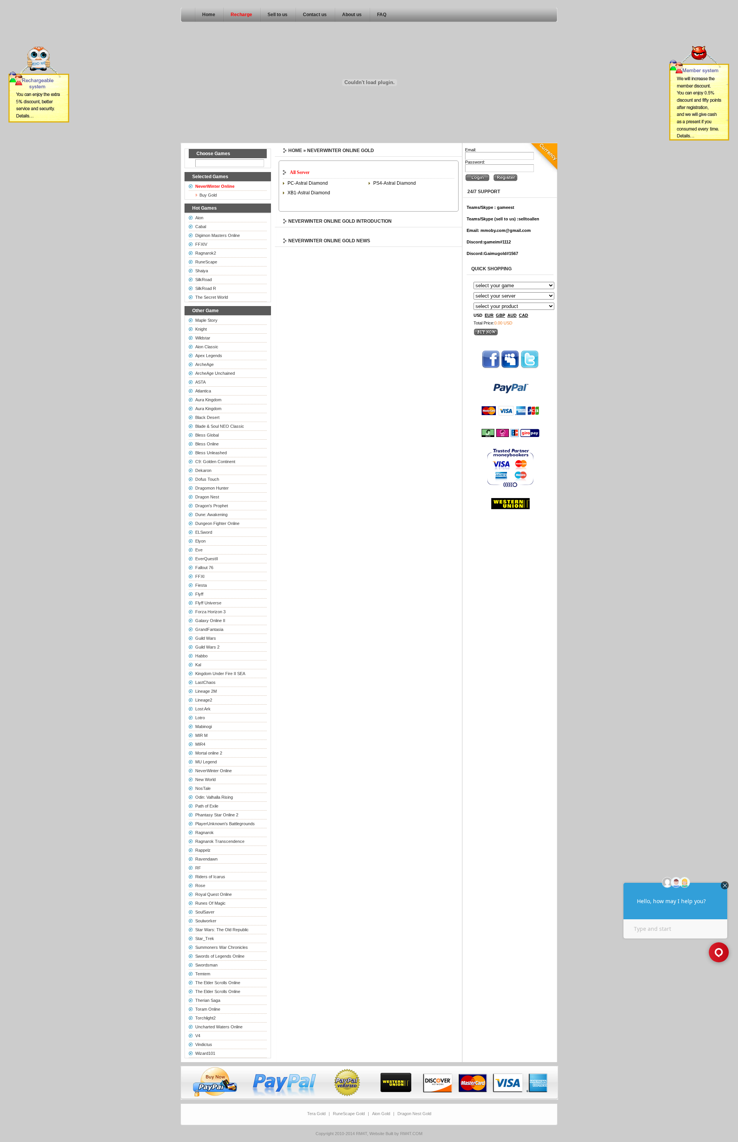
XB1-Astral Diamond (309, 192)
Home (208, 14)
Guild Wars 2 (207, 647)
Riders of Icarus (210, 876)
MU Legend (206, 762)
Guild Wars (205, 638)
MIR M (201, 735)
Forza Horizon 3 (210, 611)
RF (198, 868)
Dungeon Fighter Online (217, 523)
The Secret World (211, 297)
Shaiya (201, 270)
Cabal (200, 226)
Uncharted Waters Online (219, 1026)
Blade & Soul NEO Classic (219, 426)
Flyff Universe (208, 603)
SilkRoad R (205, 288)
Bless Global (207, 435)
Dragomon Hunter (212, 488)
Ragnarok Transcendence (219, 841)
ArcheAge (204, 364)
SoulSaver (204, 912)
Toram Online (207, 1009)
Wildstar (202, 338)
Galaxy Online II (210, 620)
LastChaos (205, 682)
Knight (201, 329)
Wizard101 (205, 1053)
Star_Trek (204, 938)
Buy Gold (208, 195)
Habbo (201, 656)
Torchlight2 (205, 1018)
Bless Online (207, 444)
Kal (198, 664)
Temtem (202, 974)
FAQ (381, 14)
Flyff (199, 594)
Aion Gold (381, 1113)
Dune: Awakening (211, 514)
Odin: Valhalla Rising (214, 797)
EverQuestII (206, 558)
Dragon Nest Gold (414, 1113)
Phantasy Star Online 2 (216, 815)
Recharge (241, 14)
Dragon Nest (207, 497)
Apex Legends (208, 355)
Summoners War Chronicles (221, 947)
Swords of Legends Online (219, 956)
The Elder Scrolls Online (217, 982)
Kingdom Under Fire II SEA (220, 673)
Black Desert (207, 417)
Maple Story (206, 320)
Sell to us (278, 14)
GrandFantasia (209, 629)
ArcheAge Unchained (215, 373)
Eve (199, 550)
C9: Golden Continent (215, 461)
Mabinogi (203, 726)
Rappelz (203, 850)
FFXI (199, 576)
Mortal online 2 (208, 753)
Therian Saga (207, 1000)
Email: (470, 149)
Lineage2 (203, 700)
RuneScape (206, 262)
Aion (199, 217)
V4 (197, 1035)
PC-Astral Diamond (308, 183)
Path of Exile (206, 806)
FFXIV (201, 244)
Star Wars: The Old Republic (222, 929)
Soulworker (205, 921)
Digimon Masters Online (217, 235)
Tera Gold (316, 1113)
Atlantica (203, 391)
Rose (200, 885)
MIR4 (200, 744)
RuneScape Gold (349, 1113)
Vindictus (203, 1044)
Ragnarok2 (205, 253)
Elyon (200, 541)
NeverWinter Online (213, 770)
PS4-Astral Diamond (394, 183)
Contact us (315, 14)
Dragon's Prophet (211, 505)
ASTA (200, 382)
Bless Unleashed (211, 452)
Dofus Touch (207, 479)
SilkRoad (203, 279)
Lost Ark (203, 709)
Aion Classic (206, 346)
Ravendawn (206, 859)
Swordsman (206, 965)
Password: (475, 162)
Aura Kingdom (208, 399)
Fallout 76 (204, 567)
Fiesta (201, 585)
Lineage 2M (206, 691)
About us (352, 14)
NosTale (203, 788)
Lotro (200, 717)
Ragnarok (204, 832)
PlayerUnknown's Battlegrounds (225, 823)
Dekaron (203, 470)
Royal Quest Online (213, 894)
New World (205, 779)
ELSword (203, 532)
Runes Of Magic (210, 903)
